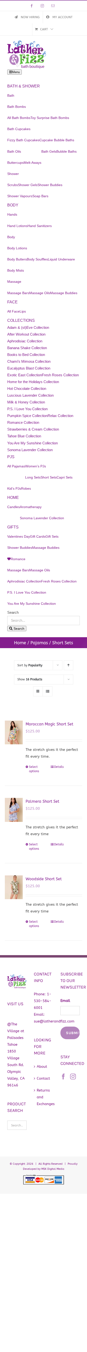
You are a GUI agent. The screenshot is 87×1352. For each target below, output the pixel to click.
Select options (34, 769)
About (42, 1066)
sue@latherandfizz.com (54, 1021)
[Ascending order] (68, 665)
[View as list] (47, 691)
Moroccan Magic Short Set (49, 724)
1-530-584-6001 (42, 1001)
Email (65, 1000)
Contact (43, 1078)
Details (59, 767)
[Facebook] (63, 1076)
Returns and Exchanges (44, 1097)
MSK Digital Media (52, 1169)
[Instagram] (73, 1076)
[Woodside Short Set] (14, 887)
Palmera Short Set (42, 801)
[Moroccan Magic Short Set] (14, 732)
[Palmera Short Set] (14, 810)
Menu (16, 72)
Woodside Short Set (44, 879)
